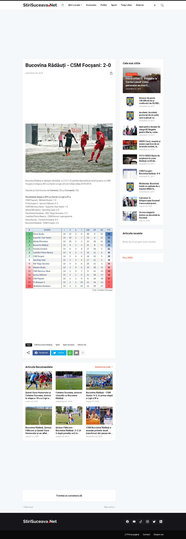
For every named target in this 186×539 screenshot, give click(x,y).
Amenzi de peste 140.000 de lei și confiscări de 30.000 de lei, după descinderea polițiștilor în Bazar (149, 101)
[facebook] (127, 521)
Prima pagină (133, 534)
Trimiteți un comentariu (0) (69, 496)
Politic (104, 5)
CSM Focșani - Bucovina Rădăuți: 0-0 (149, 172)
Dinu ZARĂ (128, 258)
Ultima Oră (82, 345)
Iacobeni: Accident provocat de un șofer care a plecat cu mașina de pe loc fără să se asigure (149, 115)
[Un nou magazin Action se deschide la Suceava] (130, 216)
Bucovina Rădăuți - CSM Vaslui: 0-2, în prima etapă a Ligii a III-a (99, 395)
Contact (146, 534)
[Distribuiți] (110, 73)
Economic (91, 5)
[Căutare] (161, 5)
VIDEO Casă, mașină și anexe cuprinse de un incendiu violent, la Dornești (149, 144)
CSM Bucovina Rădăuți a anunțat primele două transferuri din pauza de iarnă (98, 430)
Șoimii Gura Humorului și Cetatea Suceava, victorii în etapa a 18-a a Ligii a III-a (38, 395)
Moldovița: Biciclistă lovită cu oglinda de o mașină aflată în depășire (149, 186)
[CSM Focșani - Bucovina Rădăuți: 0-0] (130, 174)
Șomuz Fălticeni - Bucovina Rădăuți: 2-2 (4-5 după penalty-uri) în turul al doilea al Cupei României (69, 430)
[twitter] (154, 521)
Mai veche (109, 507)
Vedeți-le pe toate (103, 367)
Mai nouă (28, 507)
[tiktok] (140, 521)
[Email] (76, 352)
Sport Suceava (68, 345)
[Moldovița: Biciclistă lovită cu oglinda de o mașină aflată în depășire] (130, 187)
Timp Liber (126, 5)
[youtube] (134, 521)
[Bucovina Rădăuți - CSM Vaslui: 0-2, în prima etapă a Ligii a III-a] (99, 380)
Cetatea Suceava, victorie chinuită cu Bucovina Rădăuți (69, 395)
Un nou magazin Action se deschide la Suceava (149, 215)
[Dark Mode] (155, 5)
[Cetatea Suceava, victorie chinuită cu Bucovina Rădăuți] (69, 380)
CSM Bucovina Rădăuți (43, 345)
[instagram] (147, 521)
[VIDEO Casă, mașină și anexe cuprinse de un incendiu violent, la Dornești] (130, 145)
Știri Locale (74, 5)
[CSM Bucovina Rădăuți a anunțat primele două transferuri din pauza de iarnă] (99, 415)
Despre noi (158, 534)
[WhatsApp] (70, 352)
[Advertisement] (93, 34)
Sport (114, 5)
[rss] (160, 521)
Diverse (140, 5)
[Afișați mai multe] (83, 352)
